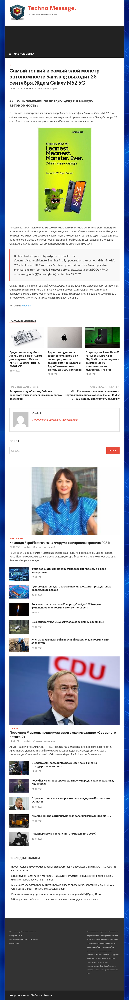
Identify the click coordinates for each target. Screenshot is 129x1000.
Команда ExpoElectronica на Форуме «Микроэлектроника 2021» (60, 543)
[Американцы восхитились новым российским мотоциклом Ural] (19, 826)
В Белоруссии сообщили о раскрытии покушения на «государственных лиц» (54, 899)
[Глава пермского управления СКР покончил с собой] (19, 844)
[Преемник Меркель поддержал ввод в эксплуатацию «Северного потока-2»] (64, 725)
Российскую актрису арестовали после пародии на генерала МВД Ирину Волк (56, 893)
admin (28, 88)
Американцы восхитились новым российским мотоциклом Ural (71, 815)
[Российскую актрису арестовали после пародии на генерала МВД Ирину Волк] (19, 791)
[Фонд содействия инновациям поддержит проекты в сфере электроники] (19, 579)
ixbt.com (26, 305)
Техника (13, 728)
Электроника (16, 538)
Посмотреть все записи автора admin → (56, 419)
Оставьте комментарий (45, 88)
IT (10, 65)
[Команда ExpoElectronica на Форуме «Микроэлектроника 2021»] (64, 535)
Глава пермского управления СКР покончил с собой (63, 833)
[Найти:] (64, 450)
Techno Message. (52, 8)
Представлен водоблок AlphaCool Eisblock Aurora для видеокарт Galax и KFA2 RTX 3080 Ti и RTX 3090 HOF (25, 359)
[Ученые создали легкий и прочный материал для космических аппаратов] (19, 650)
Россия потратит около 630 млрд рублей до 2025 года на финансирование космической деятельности (66, 606)
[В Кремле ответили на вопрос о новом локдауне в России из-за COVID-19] (19, 809)
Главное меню (23, 53)
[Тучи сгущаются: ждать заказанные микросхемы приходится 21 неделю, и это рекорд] (19, 597)
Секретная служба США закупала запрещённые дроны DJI (67, 621)
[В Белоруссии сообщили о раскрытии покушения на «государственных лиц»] (19, 773)
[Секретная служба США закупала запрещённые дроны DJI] (19, 632)
